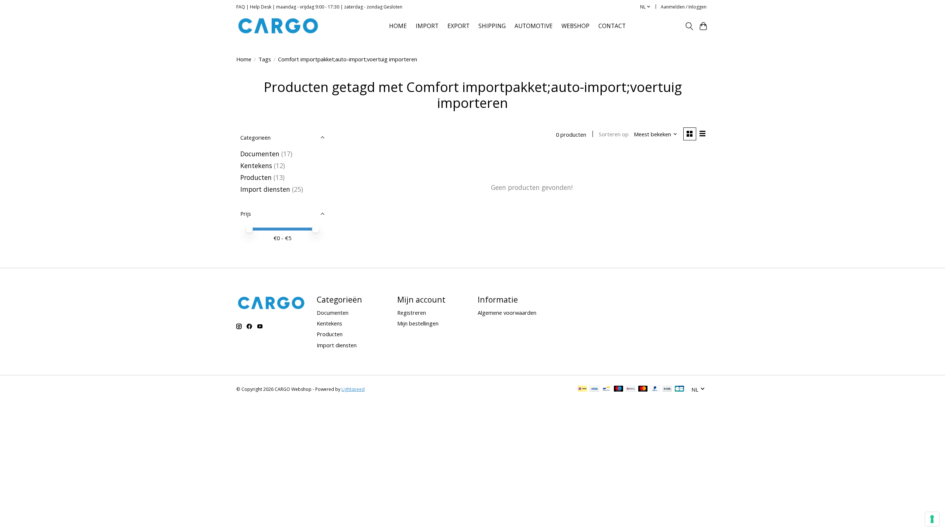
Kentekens (256, 165)
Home (243, 59)
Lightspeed (353, 389)
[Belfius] (630, 389)
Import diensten (265, 189)
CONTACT (612, 26)
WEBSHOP (575, 26)
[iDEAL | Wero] (582, 389)
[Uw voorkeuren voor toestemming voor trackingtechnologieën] (932, 519)
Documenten (259, 153)
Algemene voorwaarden (507, 312)
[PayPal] (655, 389)
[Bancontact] (606, 389)
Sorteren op (614, 134)
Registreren (411, 312)
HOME (398, 26)
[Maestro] (618, 389)
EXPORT (458, 26)
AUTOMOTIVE (534, 26)
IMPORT (427, 26)
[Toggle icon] (689, 26)
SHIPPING (492, 26)
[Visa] (594, 389)
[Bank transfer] (667, 389)
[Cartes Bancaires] (679, 389)
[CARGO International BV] (278, 26)
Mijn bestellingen (418, 323)
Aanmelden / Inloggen (684, 7)
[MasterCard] (643, 389)
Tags (264, 59)
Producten (256, 177)
